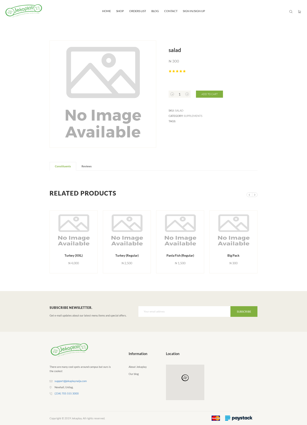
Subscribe (244, 311)
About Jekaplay (138, 366)
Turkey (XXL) (73, 255)
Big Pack (233, 255)
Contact (170, 11)
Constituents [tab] (63, 166)
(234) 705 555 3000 (67, 393)
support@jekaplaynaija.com (71, 381)
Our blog (134, 373)
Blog (155, 11)
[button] (185, 377)
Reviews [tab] (87, 166)
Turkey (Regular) (127, 255)
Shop (120, 11)
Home (106, 11)
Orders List (137, 11)
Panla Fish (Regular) (180, 255)
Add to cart (209, 94)
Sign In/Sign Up (194, 11)
